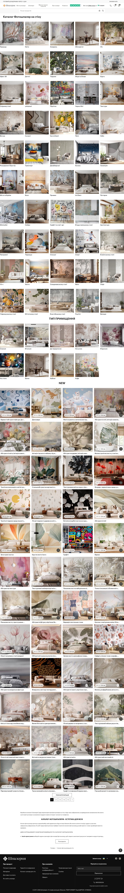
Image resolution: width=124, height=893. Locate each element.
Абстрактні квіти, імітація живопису (13, 453)
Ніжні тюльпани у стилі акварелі (12, 656)
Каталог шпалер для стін (28, 871)
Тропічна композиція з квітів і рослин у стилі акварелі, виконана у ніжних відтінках (13, 487)
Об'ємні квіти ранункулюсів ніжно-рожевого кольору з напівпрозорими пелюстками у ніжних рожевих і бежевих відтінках (44, 656)
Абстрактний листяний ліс (104, 757)
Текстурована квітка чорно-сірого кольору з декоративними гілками (75, 487)
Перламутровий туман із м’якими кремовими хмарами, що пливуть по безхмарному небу (13, 791)
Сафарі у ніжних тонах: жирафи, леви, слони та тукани (107, 656)
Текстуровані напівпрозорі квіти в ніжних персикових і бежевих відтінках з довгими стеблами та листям (44, 588)
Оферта (44, 877)
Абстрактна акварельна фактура (12, 690)
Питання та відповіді (9, 868)
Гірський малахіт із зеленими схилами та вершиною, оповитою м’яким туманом (107, 791)
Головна (52, 848)
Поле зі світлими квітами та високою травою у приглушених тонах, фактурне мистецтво (13, 757)
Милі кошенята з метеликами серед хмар (75, 420)
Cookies (61, 871)
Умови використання (65, 868)
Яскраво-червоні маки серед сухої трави (107, 487)
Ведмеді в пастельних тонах (73, 622)
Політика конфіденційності (47, 869)
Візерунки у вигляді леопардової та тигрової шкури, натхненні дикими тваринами (44, 690)
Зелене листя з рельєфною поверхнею (75, 656)
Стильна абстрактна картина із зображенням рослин (44, 487)
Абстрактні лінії (100, 521)
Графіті (66, 555)
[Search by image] (99, 10)
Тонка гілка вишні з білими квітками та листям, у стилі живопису (107, 588)
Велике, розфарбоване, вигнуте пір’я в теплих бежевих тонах (107, 690)
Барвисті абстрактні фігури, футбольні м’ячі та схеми (13, 420)
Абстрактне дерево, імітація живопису (75, 453)
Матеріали (6, 871)
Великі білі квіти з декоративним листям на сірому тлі (44, 723)
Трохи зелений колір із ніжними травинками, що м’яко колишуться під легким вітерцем (44, 791)
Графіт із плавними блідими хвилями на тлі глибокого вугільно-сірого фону (75, 791)
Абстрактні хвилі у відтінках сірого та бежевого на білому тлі (75, 690)
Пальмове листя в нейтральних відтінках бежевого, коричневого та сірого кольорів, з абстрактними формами (75, 588)
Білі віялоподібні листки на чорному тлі (75, 521)
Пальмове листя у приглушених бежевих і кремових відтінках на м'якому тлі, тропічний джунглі (13, 622)
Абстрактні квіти (69, 757)
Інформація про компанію (50, 873)
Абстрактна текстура (8, 588)
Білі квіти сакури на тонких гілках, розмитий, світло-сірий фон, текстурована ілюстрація (44, 757)
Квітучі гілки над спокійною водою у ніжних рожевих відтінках (13, 723)
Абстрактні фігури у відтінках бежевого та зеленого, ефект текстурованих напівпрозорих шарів (44, 622)
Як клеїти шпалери (9, 878)
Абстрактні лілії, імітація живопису (107, 420)
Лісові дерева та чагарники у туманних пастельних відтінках (75, 723)
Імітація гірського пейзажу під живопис (44, 453)
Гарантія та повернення (27, 868)
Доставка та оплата (9, 875)
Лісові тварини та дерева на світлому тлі (44, 521)
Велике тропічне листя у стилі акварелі (107, 453)
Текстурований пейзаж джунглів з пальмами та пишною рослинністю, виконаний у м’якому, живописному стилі (107, 723)
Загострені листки (7, 555)
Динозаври (36, 420)
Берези (97, 555)
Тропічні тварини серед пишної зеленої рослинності (13, 521)
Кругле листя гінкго (39, 555)
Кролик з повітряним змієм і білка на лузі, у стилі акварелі (107, 622)
